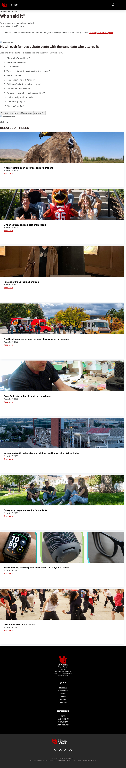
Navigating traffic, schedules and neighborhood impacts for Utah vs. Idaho (41, 453)
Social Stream (63, 722)
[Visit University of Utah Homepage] (4, 5)
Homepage (63, 688)
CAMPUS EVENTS (63, 719)
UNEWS (63, 716)
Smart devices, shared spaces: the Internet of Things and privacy (37, 567)
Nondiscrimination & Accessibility (42, 761)
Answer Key (39, 113)
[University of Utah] (63, 741)
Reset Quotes (7, 113)
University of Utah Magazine (101, 32)
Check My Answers (23, 113)
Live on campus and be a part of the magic (25, 225)
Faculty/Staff (63, 691)
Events (63, 696)
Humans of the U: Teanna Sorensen (21, 282)
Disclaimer (61, 761)
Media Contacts (90, 761)
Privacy (69, 761)
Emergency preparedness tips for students (25, 510)
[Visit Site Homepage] (63, 667)
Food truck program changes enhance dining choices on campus (36, 339)
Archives (63, 699)
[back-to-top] (123, 763)
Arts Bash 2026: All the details (19, 624)
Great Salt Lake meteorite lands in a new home (27, 396)
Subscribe (63, 702)
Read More (8, 173)
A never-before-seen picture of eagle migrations (28, 168)
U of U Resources (63, 725)
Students (63, 693)
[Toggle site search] (113, 5)
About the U (78, 761)
